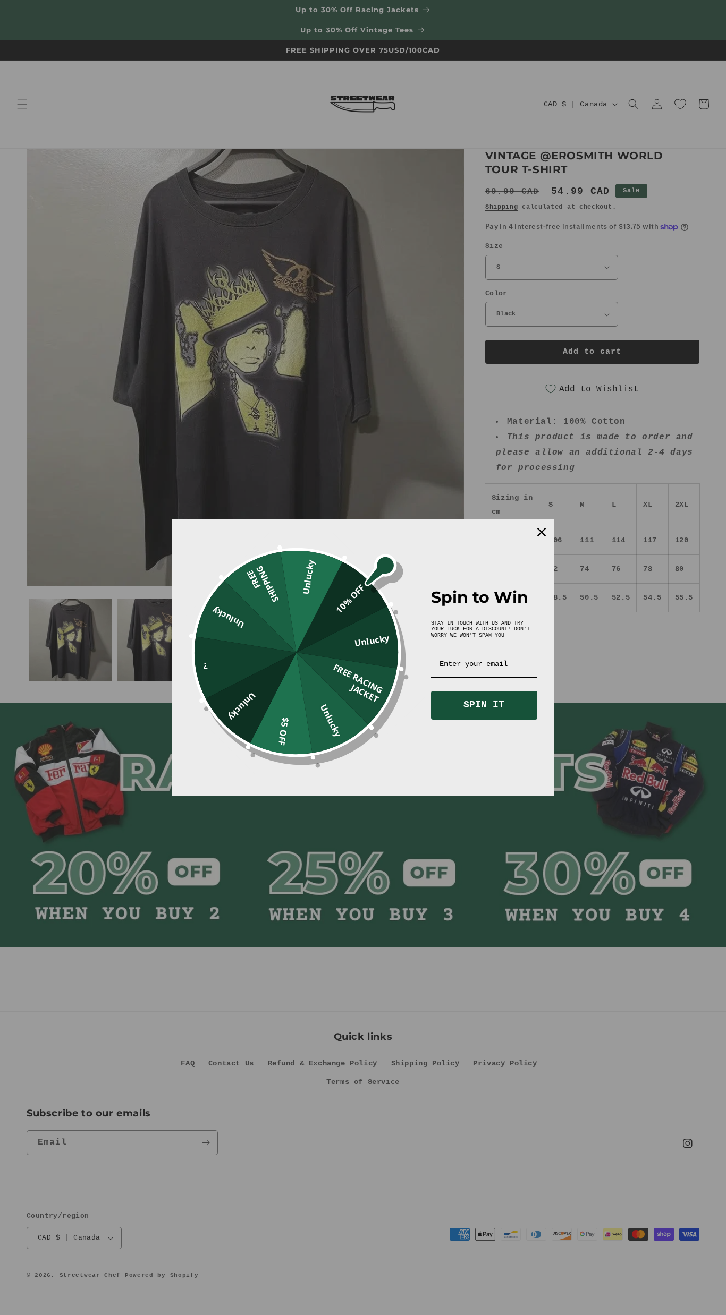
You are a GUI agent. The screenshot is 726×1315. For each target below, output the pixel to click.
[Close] (541, 532)
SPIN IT (483, 704)
